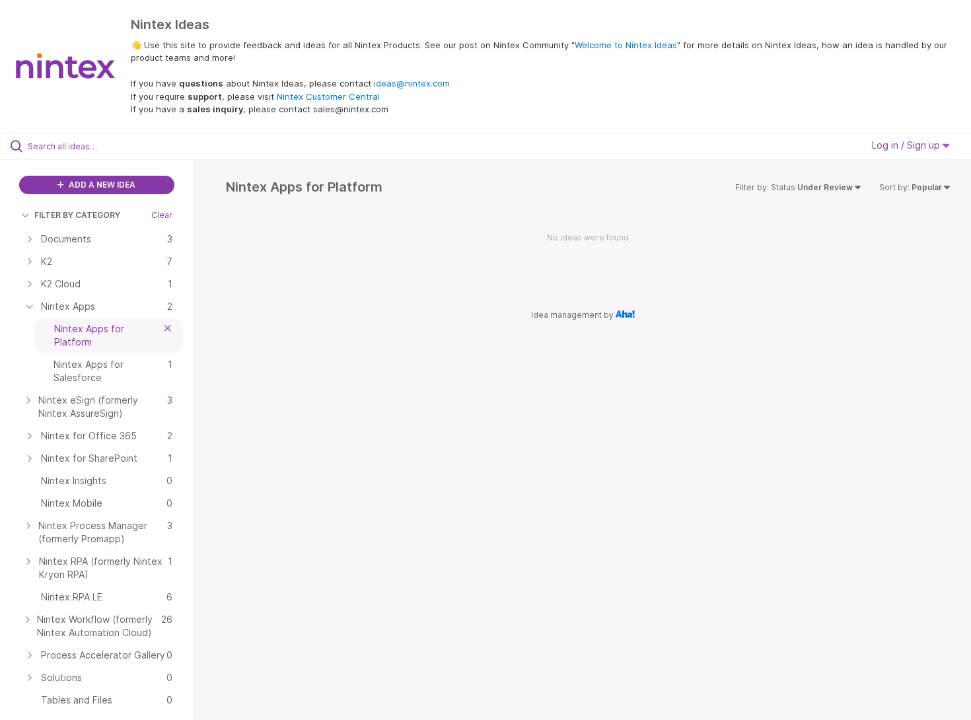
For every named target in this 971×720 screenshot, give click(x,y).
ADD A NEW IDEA (101, 185)
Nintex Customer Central (328, 96)
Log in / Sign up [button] (907, 145)
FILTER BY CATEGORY (77, 215)
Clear (161, 215)
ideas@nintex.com (412, 83)
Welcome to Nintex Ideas (626, 45)
